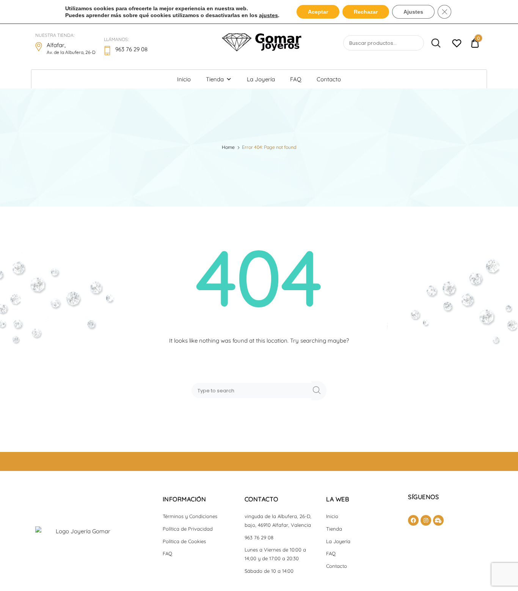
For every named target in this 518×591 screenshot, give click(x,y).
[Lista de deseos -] (456, 44)
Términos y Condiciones (190, 516)
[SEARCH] (318, 390)
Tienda (215, 79)
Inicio (184, 79)
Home (228, 147)
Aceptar (318, 12)
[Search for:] (253, 390)
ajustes (268, 15)
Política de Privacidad (188, 529)
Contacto (329, 79)
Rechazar (366, 12)
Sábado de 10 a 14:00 (269, 571)
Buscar (433, 43)
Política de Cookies (184, 541)
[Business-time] (438, 520)
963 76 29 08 (259, 537)
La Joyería (261, 79)
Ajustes (413, 12)
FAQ (295, 79)
